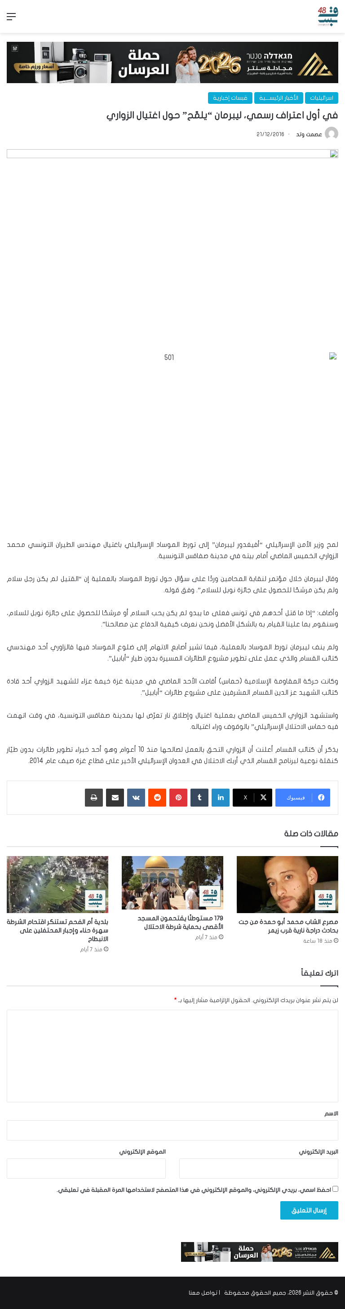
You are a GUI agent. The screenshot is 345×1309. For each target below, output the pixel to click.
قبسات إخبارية (230, 98)
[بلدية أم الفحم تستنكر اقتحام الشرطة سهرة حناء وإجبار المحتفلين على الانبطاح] (57, 884)
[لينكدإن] (221, 798)
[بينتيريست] (178, 798)
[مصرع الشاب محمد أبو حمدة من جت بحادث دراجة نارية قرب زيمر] (287, 884)
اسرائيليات (321, 98)
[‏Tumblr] (199, 798)
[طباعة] (94, 798)
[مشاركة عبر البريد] (115, 798)
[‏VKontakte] (136, 798)
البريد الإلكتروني (318, 1152)
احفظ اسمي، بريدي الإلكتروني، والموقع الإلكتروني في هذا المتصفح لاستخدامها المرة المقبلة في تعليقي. (194, 1190)
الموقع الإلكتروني (142, 1152)
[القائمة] (11, 20)
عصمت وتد (309, 134)
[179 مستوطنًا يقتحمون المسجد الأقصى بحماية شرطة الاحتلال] (172, 883)
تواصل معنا (203, 1293)
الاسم (331, 1113)
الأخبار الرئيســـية (278, 98)
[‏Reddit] (157, 798)
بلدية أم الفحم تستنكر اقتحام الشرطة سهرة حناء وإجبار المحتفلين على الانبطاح (57, 930)
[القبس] (328, 16)
